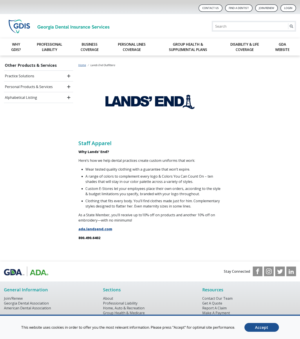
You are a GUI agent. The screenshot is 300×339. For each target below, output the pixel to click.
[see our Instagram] (269, 271)
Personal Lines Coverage (132, 47)
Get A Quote (212, 303)
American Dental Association (27, 308)
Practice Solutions (19, 76)
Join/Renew (266, 8)
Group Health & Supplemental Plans (188, 47)
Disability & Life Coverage (244, 47)
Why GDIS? (16, 47)
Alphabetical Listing (21, 97)
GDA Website (282, 47)
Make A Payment (216, 312)
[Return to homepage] (60, 26)
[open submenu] (68, 76)
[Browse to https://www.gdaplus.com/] (26, 271)
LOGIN (288, 8)
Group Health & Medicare (124, 312)
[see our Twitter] (280, 271)
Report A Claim (214, 308)
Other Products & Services (31, 65)
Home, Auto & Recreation (124, 308)
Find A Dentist (239, 8)
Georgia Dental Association (26, 303)
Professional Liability (49, 47)
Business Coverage (90, 47)
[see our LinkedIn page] (291, 271)
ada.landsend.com (95, 229)
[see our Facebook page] (257, 271)
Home (82, 65)
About (108, 298)
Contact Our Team (217, 298)
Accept (261, 327)
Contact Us (210, 8)
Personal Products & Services (29, 86)
